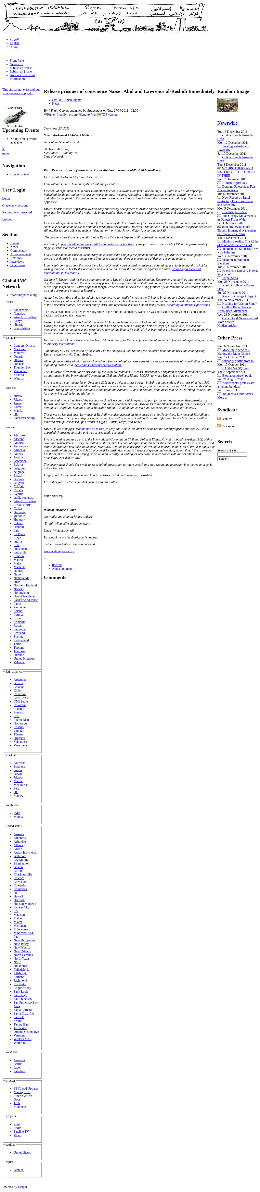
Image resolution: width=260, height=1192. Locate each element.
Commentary (18, 250)
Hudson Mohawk (25, 903)
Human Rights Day (234, 183)
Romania (19, 622)
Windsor (19, 378)
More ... (222, 397)
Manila (18, 410)
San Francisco (23, 999)
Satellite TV (21, 1131)
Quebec (19, 363)
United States (22, 1152)
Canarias (19, 313)
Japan (17, 403)
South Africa (22, 328)
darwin (18, 773)
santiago (19, 730)
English (15, 43)
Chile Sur (20, 694)
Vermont (19, 1035)
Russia (18, 625)
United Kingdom (24, 658)
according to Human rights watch (188, 305)
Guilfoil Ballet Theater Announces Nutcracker (234, 309)
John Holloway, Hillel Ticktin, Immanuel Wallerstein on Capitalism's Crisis (236, 230)
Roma (17, 618)
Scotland (19, 633)
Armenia (19, 450)
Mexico (18, 712)
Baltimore (20, 856)
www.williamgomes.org (59, 551)
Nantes (18, 570)
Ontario (18, 356)
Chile (17, 690)
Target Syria (230, 278)
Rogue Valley (22, 988)
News (14, 247)
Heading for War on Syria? (239, 303)
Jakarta (18, 399)
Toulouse (19, 651)
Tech (17, 1103)
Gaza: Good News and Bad (240, 318)
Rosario (19, 727)
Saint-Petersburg (24, 418)
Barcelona (20, 461)
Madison (19, 914)
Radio (17, 1128)
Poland (18, 611)
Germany (20, 512)
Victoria (19, 374)
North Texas (21, 958)
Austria (18, 457)
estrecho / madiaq (25, 317)
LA (16, 911)
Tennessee (20, 1028)
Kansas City (21, 907)
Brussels (19, 479)
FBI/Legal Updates (26, 1088)
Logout (7, 219)
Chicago (19, 878)
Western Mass (22, 1039)
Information (17, 78)
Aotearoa (19, 763)
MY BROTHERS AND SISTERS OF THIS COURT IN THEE (236, 171)
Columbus (20, 889)
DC (16, 892)
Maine (18, 918)
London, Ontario (24, 345)
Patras (17, 603)
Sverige (18, 636)
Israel (17, 1067)
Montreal (19, 353)
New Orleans (22, 951)
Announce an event (22, 75)
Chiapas (19, 686)
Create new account (15, 205)
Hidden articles (227, 325)
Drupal (22, 1187)
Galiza (18, 508)
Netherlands (21, 578)
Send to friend (89, 114)
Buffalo (18, 870)
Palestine (19, 1071)
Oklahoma (20, 966)
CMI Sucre (21, 701)
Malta (17, 563)
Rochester (20, 984)
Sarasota (19, 1017)
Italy (16, 530)
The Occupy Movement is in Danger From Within (236, 217)
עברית (14, 46)
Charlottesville (23, 874)
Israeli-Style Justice (234, 212)
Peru (17, 716)
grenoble (19, 516)
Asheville (20, 841)
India (17, 813)
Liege (17, 537)
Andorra (19, 442)
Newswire (16, 64)
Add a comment (62, 568)
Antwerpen (21, 446)
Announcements (20, 254)
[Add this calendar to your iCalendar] (3, 149)
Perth (17, 788)
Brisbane (19, 766)
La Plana (19, 534)
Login (6, 198)
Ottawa (18, 360)
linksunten (20, 548)
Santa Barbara (23, 1009)
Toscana (19, 647)
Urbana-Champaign (26, 1031)
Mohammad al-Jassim (90, 429)
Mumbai (19, 816)
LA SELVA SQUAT (235, 368)
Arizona (19, 834)
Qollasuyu (20, 723)
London (19, 556)
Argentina (20, 679)
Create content (19, 174)
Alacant (19, 439)
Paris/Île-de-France (26, 600)
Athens (18, 453)
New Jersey (21, 944)
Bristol (18, 475)
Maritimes (20, 349)
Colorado (20, 885)
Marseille (19, 567)
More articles (225, 322)
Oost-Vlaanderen (25, 596)
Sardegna (20, 629)
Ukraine (19, 655)
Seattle (18, 1020)
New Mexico (22, 947)
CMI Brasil (21, 697)
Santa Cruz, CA (24, 1013)
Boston (18, 867)
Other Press (17, 265)
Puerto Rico (21, 719)
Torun (17, 644)
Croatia (18, 490)
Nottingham (21, 592)
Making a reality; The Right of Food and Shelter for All (237, 243)
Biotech (19, 1170)
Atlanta (18, 845)
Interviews (17, 261)
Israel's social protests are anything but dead (235, 384)
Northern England (25, 585)
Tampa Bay (21, 1024)
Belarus (18, 464)
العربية (14, 39)
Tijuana (18, 734)
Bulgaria (19, 483)
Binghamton (21, 863)
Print (17, 1124)
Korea (18, 407)
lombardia (20, 552)
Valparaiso (20, 741)
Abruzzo (19, 435)
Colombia (20, 705)
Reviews (16, 258)
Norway (19, 589)
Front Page (17, 60)
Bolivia (18, 683)
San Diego (20, 995)
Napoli (18, 574)
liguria (18, 541)
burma (18, 396)
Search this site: (227, 450)
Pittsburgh (20, 973)
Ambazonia (21, 310)
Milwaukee (21, 929)
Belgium (19, 468)
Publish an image (21, 71)
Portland (19, 977)
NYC (17, 962)
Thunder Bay (22, 367)
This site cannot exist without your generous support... (21, 91)
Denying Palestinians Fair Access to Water (236, 188)
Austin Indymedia (25, 852)
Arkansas (20, 838)
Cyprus (18, 494)
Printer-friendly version (62, 114)
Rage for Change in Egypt (239, 296)
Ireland (18, 523)
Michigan (20, 925)
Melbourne (21, 784)
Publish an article (21, 68)
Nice (17, 581)
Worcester (20, 1042)
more (5, 153)
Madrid (18, 559)
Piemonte (20, 607)
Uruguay (19, 738)
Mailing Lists (22, 1092)
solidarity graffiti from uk (238, 361)
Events (14, 243)
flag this (57, 565)
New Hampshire (24, 940)
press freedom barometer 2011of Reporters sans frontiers (97, 244)
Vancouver (20, 371)
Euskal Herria (22, 505)
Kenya (18, 321)
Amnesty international (61, 344)
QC (16, 414)
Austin (18, 848)
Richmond (20, 980)
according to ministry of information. (98, 365)
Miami (18, 922)
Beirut (18, 1064)
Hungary (19, 519)
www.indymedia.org (23, 295)
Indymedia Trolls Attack (237, 394)
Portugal (19, 614)
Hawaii (18, 896)
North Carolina (23, 955)
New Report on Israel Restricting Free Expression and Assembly (235, 201)
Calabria (19, 486)
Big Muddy (21, 859)
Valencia (19, 662)
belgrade (19, 472)
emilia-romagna (24, 497)
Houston (19, 900)
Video (17, 1135)
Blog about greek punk (237, 375)
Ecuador (19, 708)
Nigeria (18, 324)
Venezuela (20, 745)
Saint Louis (21, 991)
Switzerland (21, 640)
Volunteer (20, 1106)
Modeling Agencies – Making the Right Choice (233, 351)
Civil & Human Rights (66, 100)
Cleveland (20, 881)
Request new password (17, 212)
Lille (17, 545)
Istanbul (19, 527)
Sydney (18, 795)
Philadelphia (21, 969)
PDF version (109, 114)
